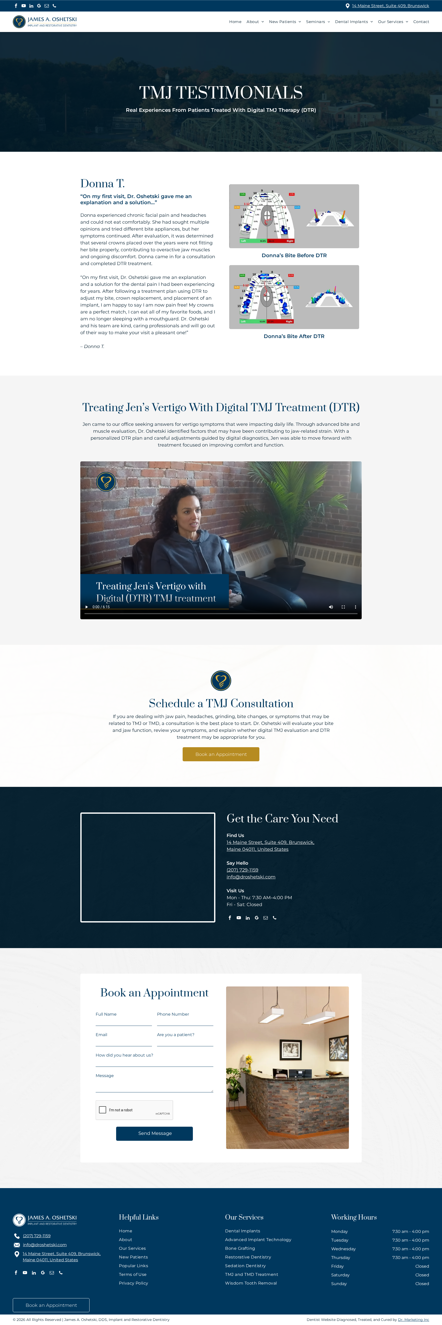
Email (101, 1034)
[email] (46, 6)
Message (105, 1075)
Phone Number (173, 1014)
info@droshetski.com (251, 877)
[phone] (54, 6)
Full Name (106, 1014)
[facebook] (16, 6)
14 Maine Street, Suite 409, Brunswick (390, 5)
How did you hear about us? (124, 1055)
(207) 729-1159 (242, 870)
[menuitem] (232, 22)
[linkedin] (31, 6)
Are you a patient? (175, 1034)
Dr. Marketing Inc (413, 1319)
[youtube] (23, 6)
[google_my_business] (39, 6)
